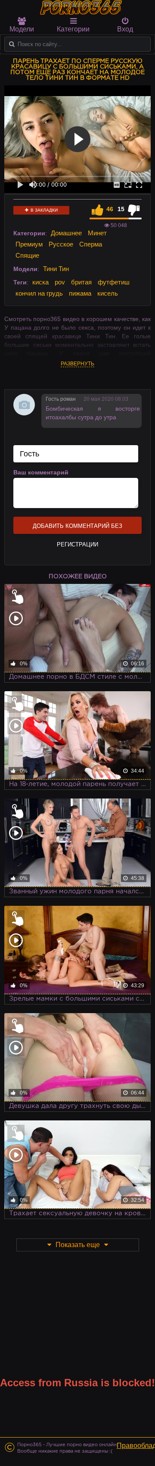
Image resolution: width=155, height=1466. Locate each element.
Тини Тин (56, 268)
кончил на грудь (39, 293)
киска (40, 282)
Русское (61, 244)
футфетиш (114, 282)
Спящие (27, 255)
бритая (81, 282)
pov (60, 282)
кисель (107, 293)
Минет (97, 233)
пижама (80, 293)
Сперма (90, 244)
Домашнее (66, 233)
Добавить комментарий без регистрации (77, 528)
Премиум (29, 244)
